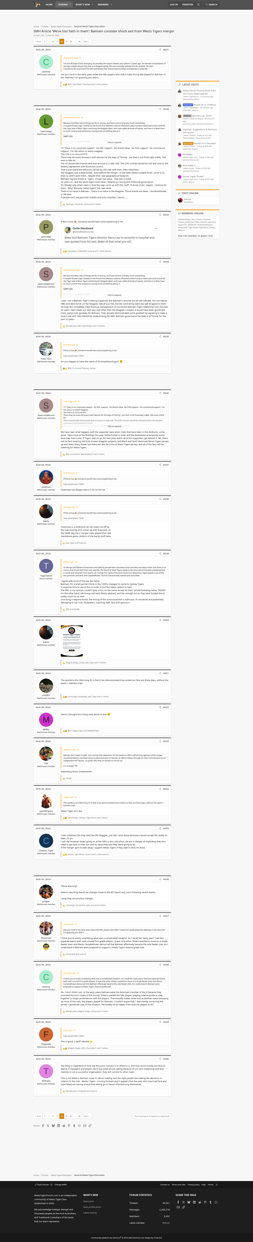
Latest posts (190, 84)
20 (71, 41)
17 (57, 41)
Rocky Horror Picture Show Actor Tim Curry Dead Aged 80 (199, 92)
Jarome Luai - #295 (198, 115)
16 (53, 41)
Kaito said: (67, 1030)
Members (103, 4)
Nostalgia (187, 154)
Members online (193, 213)
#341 (166, 49)
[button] (70, 4)
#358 (166, 964)
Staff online (190, 193)
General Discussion (191, 99)
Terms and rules (179, 1184)
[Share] (160, 50)
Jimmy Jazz (189, 222)
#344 (166, 261)
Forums (63, 4)
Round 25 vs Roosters (200, 143)
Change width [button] (61, 1184)
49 (79, 41)
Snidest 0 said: (69, 749)
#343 (166, 214)
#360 (166, 1058)
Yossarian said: (69, 973)
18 (62, 41)
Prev (39, 41)
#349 (166, 553)
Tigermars (182, 224)
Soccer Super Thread (193, 176)
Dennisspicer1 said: (71, 117)
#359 (166, 1021)
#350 (166, 620)
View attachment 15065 (73, 356)
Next (86, 41)
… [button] (48, 41)
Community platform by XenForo (117, 1237)
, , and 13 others (86, 662)
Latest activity (90, 1212)
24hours (181, 230)
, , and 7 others (88, 1048)
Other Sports (188, 182)
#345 (166, 336)
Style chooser (43, 1184)
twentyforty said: (70, 58)
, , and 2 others (83, 204)
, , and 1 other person (88, 84)
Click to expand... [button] (115, 142)
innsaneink (182, 227)
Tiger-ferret (193, 227)
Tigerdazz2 (203, 227)
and (76, 543)
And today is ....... (191, 165)
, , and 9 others (86, 905)
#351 (166, 673)
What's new (83, 4)
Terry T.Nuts (196, 219)
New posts (88, 1201)
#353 (166, 741)
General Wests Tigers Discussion (197, 138)
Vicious (181, 222)
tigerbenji (211, 222)
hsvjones (206, 219)
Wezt (197, 222)
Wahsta (166, 1222)
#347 (166, 464)
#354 (166, 788)
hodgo (212, 227)
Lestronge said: (70, 401)
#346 (166, 393)
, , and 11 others (88, 696)
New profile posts (92, 1206)
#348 (166, 498)
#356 (166, 879)
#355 (166, 828)
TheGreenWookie (204, 224)
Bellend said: (68, 561)
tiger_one (40, 35)
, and (82, 368)
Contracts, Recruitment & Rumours (198, 124)
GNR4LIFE (192, 224)
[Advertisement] (87, 18)
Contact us (165, 1184)
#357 (166, 915)
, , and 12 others (85, 326)
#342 (166, 109)
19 (66, 41)
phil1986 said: (69, 344)
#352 (166, 707)
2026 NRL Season (190, 110)
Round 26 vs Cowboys (200, 104)
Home (49, 4)
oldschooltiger (184, 219)
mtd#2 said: (68, 797)
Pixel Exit (158, 1237)
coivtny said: (68, 924)
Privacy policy (194, 1184)
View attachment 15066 (73, 1036)
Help (204, 1184)
